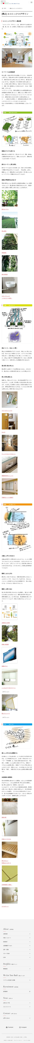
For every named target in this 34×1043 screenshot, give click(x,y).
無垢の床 (4, 817)
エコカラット (5, 906)
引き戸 (3, 432)
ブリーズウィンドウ (7, 410)
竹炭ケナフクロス (6, 839)
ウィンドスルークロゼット (9, 454)
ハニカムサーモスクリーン (9, 688)
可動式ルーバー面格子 (7, 497)
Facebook (10, 1027)
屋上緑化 (4, 231)
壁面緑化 (4, 252)
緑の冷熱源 (4, 274)
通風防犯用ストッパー (7, 475)
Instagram (24, 1027)
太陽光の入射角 (6, 622)
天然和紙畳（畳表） (7, 884)
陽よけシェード (6, 713)
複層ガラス (4, 666)
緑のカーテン (5, 209)
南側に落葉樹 (5, 644)
